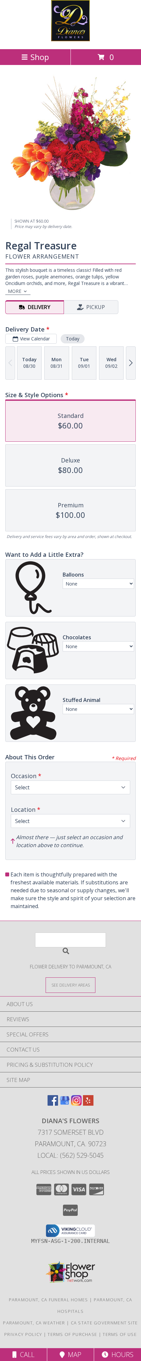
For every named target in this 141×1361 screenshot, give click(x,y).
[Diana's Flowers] (70, 39)
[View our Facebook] (53, 1103)
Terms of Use (120, 1334)
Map (73, 1354)
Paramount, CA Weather (34, 1323)
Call (25, 1354)
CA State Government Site (104, 1323)
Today (72, 338)
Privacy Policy (23, 1334)
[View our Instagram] (76, 1103)
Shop (39, 56)
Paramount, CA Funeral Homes (48, 1300)
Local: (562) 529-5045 (70, 1155)
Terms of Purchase (72, 1334)
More (14, 291)
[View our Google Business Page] (64, 1103)
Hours (120, 1354)
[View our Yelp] (88, 1103)
